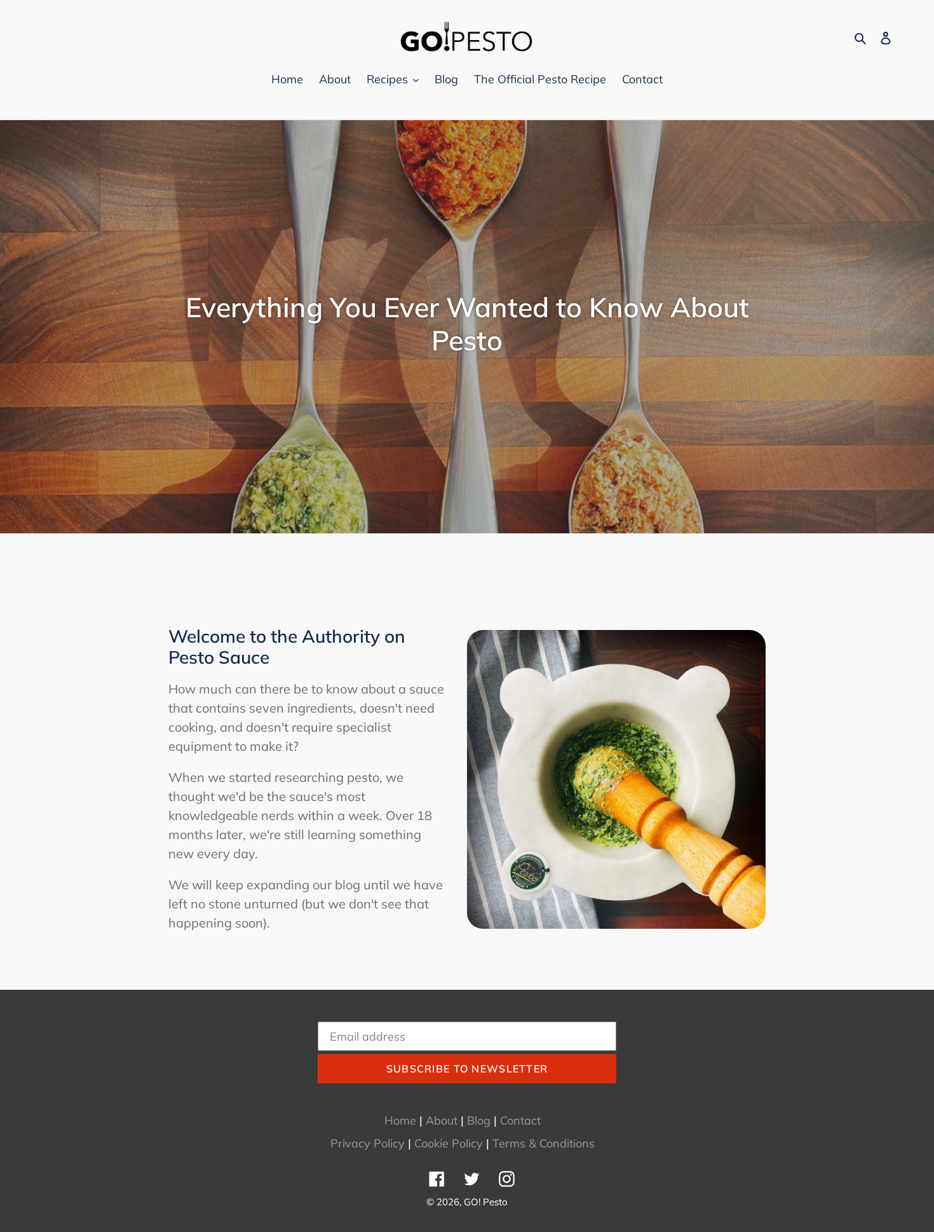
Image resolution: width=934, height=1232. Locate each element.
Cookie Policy (448, 1143)
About (441, 1120)
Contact (520, 1120)
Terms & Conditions (543, 1143)
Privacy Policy (367, 1143)
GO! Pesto (486, 1202)
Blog (479, 1120)
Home (400, 1120)
